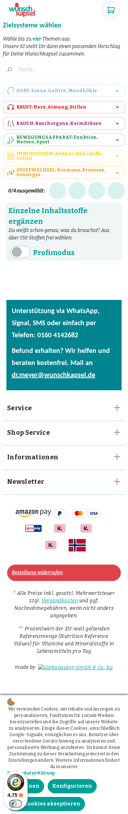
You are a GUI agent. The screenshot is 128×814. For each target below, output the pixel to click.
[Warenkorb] (111, 9)
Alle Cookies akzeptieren (46, 804)
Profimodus (54, 252)
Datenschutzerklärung (31, 773)
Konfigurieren (72, 786)
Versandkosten (60, 601)
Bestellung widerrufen (37, 573)
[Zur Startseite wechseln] (22, 9)
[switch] (15, 804)
